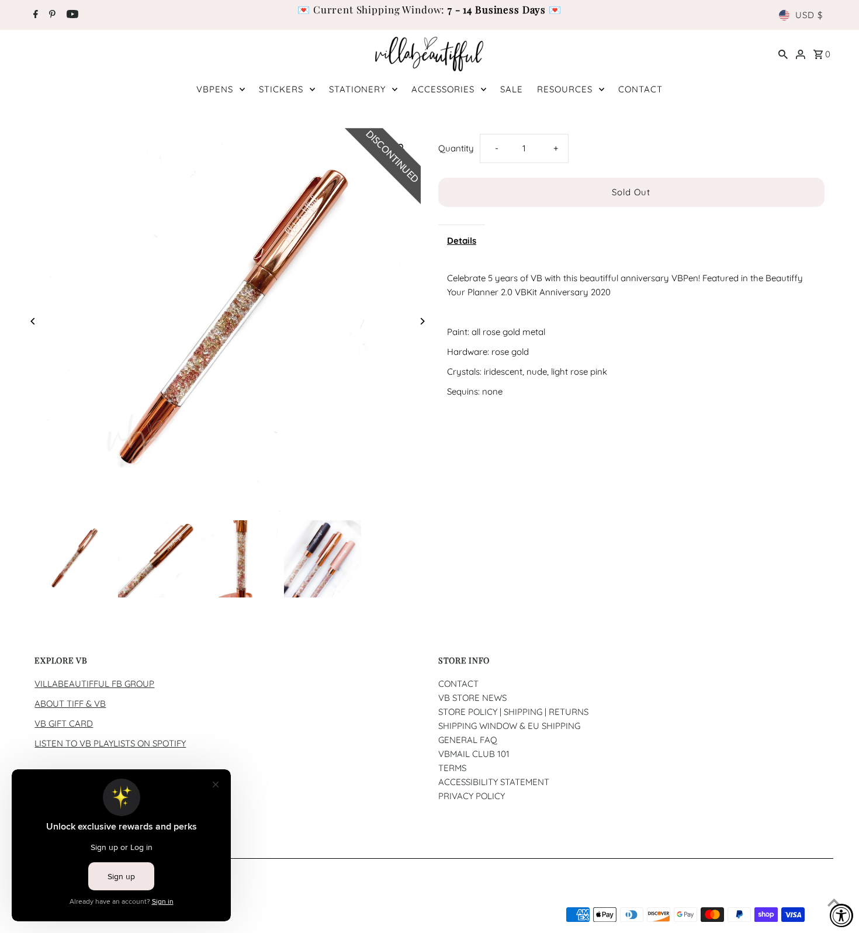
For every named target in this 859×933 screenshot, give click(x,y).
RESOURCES (565, 89)
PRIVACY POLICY (471, 795)
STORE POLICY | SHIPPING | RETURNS (513, 711)
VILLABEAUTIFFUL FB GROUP (94, 683)
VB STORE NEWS (472, 697)
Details (461, 240)
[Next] (422, 321)
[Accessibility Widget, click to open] (841, 915)
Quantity (456, 148)
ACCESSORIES (442, 89)
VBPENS (214, 89)
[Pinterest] (51, 15)
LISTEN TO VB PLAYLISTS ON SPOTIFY (110, 743)
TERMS (452, 767)
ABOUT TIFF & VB (70, 703)
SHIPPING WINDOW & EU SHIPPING (509, 725)
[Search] (783, 53)
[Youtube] (71, 15)
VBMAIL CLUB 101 (474, 753)
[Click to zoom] (402, 147)
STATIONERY (357, 89)
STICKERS (281, 89)
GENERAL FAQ (467, 739)
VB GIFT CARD (63, 723)
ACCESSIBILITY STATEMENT (493, 781)
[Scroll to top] (834, 902)
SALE (511, 89)
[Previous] (33, 321)
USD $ (809, 14)
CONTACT (640, 89)
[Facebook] (34, 15)
